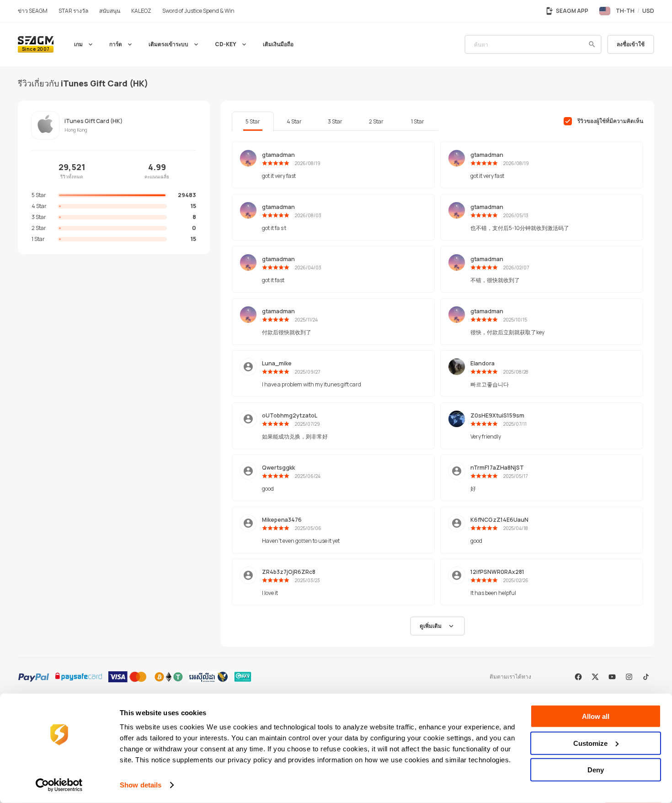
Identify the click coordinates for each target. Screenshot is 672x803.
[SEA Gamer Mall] (35, 44)
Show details (140, 785)
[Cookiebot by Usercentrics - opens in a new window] (59, 785)
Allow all (595, 716)
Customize (590, 743)
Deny (595, 770)
